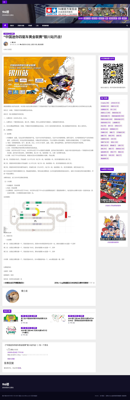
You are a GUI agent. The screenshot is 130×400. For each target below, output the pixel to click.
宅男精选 (114, 129)
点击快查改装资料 (113, 242)
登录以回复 (11, 359)
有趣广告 (105, 142)
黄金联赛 (40, 45)
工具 (37, 25)
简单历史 (120, 149)
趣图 (107, 18)
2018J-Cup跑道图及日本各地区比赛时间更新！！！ (73, 283)
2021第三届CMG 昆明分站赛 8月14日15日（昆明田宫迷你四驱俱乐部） (81, 320)
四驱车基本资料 (113, 18)
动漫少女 (115, 106)
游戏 (104, 149)
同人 (113, 109)
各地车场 (6, 33)
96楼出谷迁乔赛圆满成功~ (14, 283)
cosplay (105, 103)
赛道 (121, 152)
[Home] (5, 25)
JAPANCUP (115, 103)
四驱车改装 (94, 18)
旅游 (118, 136)
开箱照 (30, 25)
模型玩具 (28, 316)
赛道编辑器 (45, 25)
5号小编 (25, 323)
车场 (35, 45)
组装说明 (105, 152)
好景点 (118, 126)
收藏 (103, 136)
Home (97, 396)
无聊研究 (124, 18)
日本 (113, 139)
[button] (127, 25)
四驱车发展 (105, 116)
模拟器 (113, 145)
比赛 (32, 45)
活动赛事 (12, 33)
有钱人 (114, 142)
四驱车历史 (116, 113)
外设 (103, 126)
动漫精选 (105, 109)
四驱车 (12, 25)
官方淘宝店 (34, 396)
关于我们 (102, 396)
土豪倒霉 (116, 122)
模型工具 (104, 145)
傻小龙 (14, 42)
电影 (111, 149)
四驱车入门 (105, 113)
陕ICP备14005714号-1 (8, 396)
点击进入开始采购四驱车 (113, 206)
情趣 (112, 132)
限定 (119, 155)
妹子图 (104, 129)
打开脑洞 (121, 132)
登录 (19, 368)
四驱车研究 (101, 18)
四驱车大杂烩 (87, 18)
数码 (119, 18)
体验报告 (105, 106)
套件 (110, 126)
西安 (113, 152)
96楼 (5, 12)
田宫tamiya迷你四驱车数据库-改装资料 (116, 396)
